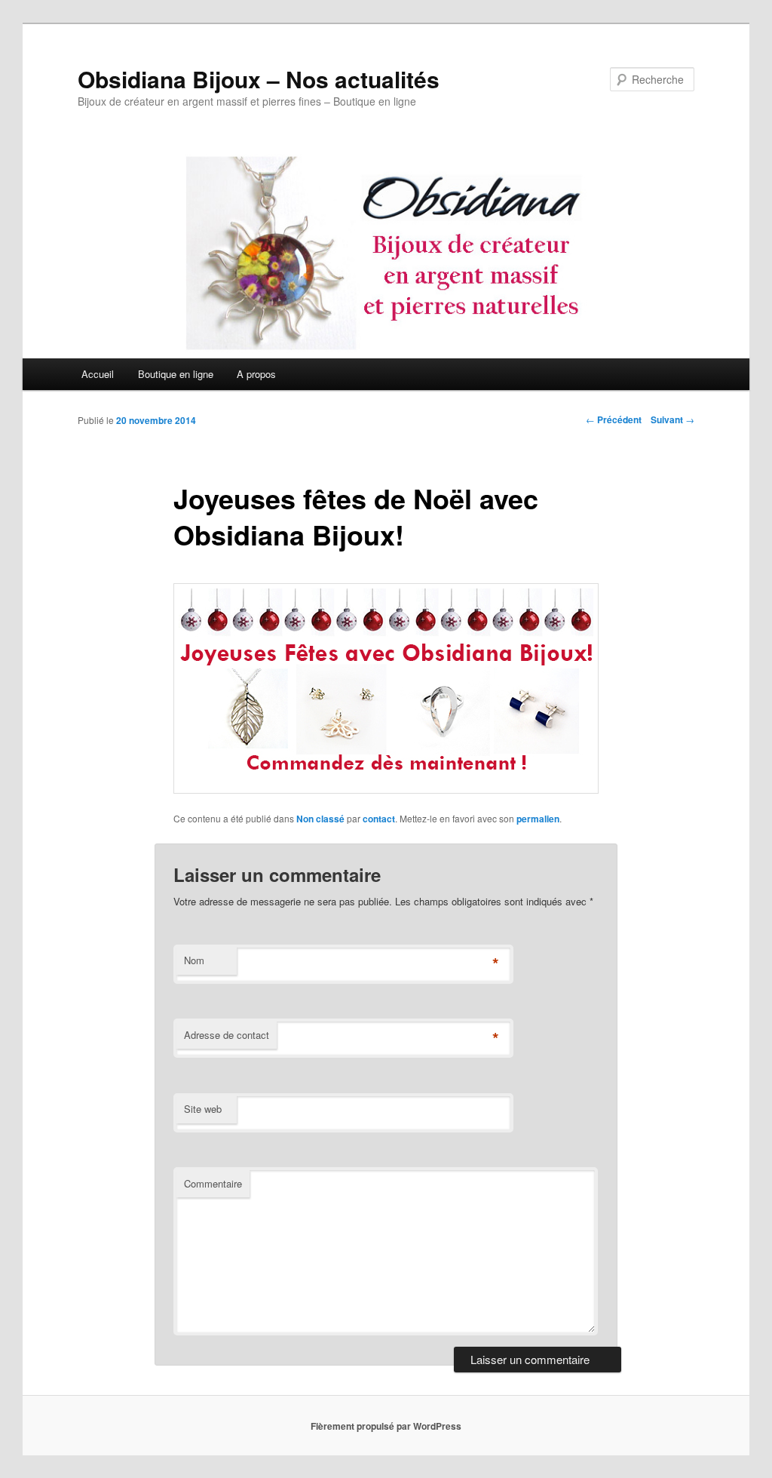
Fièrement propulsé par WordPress (386, 1426)
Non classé (320, 818)
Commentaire (213, 1183)
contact (379, 818)
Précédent (614, 419)
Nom (194, 960)
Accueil (97, 374)
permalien (537, 818)
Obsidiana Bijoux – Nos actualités (259, 79)
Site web (203, 1109)
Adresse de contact (226, 1035)
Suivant (672, 419)
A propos (256, 374)
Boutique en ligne (175, 374)
